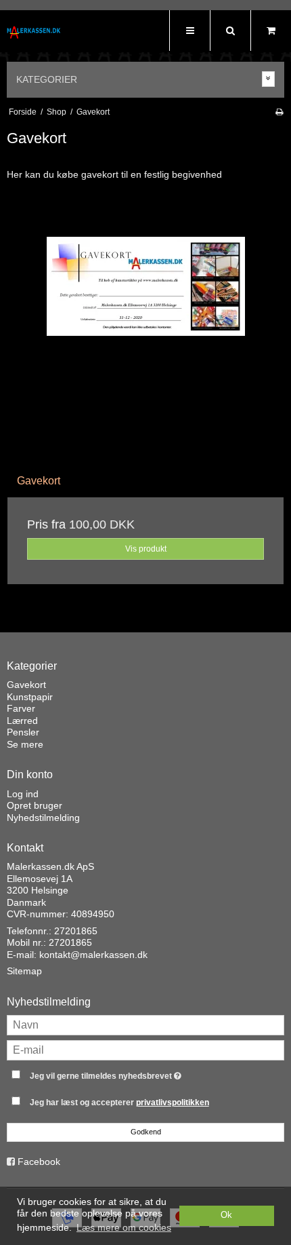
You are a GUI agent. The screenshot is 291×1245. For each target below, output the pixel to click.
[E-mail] (145, 1049)
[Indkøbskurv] (270, 30)
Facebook (39, 1161)
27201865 (75, 930)
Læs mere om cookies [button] (123, 1227)
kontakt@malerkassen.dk (93, 954)
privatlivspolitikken (172, 1102)
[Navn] (145, 1024)
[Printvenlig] (279, 112)
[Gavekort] (145, 325)
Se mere (25, 744)
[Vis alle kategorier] (268, 79)
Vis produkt (145, 549)
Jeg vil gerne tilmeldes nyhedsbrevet (128, 1073)
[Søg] (230, 30)
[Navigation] (189, 30)
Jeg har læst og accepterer (119, 1102)
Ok (226, 1215)
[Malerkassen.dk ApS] (34, 32)
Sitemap (24, 970)
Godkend (146, 1132)
